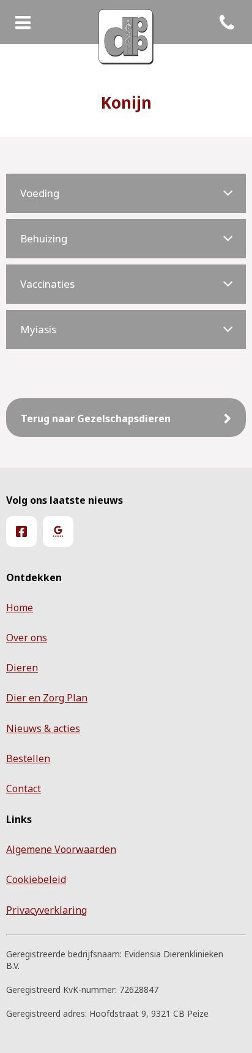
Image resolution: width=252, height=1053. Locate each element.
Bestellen (28, 758)
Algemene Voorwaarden (61, 849)
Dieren (22, 667)
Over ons (26, 637)
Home (19, 607)
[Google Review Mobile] (58, 531)
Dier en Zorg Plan (46, 697)
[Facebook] (21, 531)
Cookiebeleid (36, 879)
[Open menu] (23, 23)
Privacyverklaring (46, 910)
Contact (23, 788)
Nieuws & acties (43, 728)
